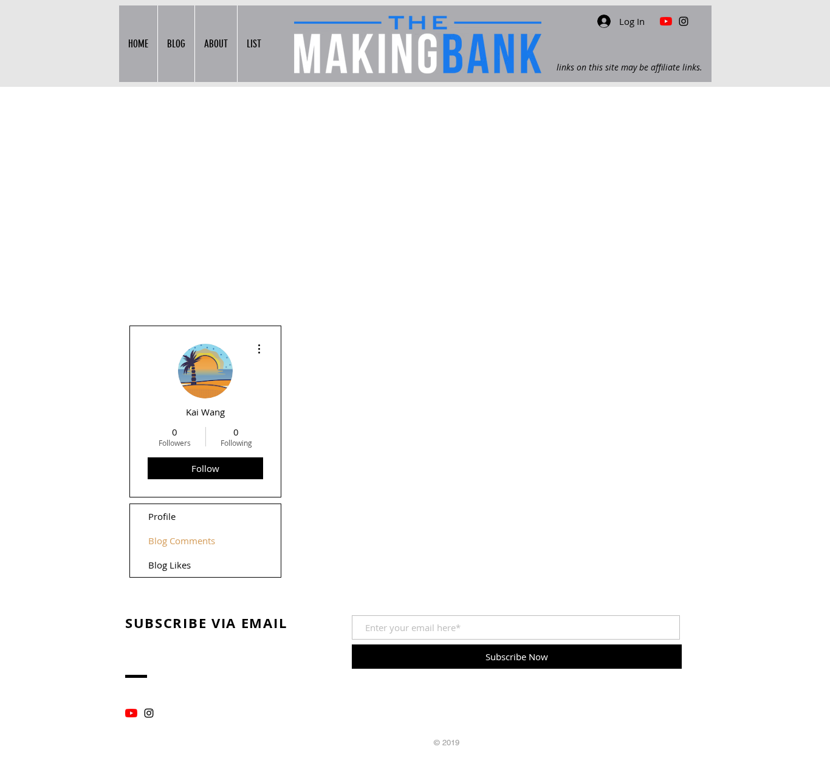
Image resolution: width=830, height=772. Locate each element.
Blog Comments (181, 541)
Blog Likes (169, 565)
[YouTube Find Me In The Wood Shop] (666, 21)
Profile (162, 516)
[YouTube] (131, 713)
